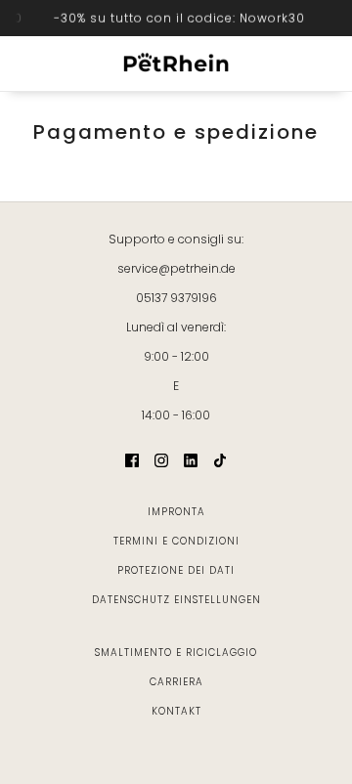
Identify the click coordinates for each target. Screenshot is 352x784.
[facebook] (132, 459)
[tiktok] (220, 459)
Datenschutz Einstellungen (176, 599)
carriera (176, 682)
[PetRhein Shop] (176, 64)
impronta (176, 511)
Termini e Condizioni (176, 541)
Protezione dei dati (176, 570)
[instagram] (161, 459)
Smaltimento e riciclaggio (176, 652)
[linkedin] (190, 459)
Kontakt (176, 711)
